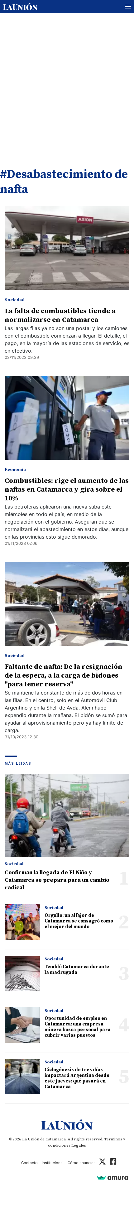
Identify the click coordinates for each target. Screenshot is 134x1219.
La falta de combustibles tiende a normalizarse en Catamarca (60, 315)
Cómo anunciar (81, 1162)
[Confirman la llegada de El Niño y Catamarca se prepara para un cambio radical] (67, 815)
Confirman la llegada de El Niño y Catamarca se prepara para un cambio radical (57, 880)
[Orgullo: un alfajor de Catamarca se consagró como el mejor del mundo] (22, 922)
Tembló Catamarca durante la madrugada (77, 969)
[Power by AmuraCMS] (112, 1177)
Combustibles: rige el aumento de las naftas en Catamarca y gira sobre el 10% (67, 490)
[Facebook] (113, 1162)
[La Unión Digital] (20, 6)
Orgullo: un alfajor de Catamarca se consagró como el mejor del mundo (79, 921)
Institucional (53, 1162)
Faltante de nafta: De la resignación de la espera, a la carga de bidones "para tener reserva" (63, 676)
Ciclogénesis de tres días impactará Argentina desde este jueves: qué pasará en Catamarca (77, 1078)
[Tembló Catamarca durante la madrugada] (22, 973)
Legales (78, 1145)
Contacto (29, 1162)
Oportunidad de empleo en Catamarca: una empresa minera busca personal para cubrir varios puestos (78, 1026)
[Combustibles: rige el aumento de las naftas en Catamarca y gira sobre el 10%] (67, 418)
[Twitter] (102, 1162)
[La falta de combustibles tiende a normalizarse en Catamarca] (67, 248)
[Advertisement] (67, 84)
